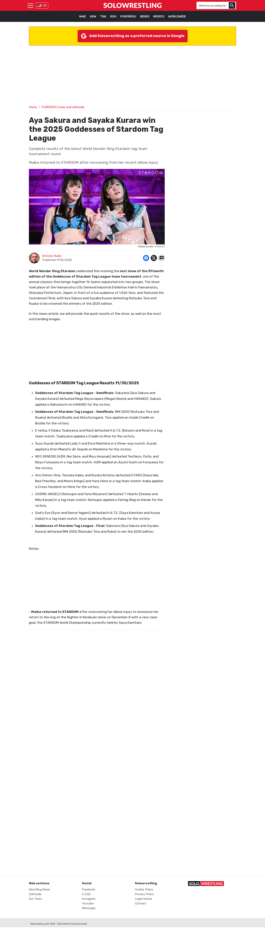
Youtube (88, 903)
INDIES (144, 16)
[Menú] (30, 5)
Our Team (35, 899)
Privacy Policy (144, 894)
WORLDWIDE (177, 16)
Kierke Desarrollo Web (75, 924)
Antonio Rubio (51, 256)
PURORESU (128, 16)
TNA (103, 16)
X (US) (86, 894)
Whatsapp (88, 908)
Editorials (35, 894)
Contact (140, 903)
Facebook (88, 889)
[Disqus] (97, 711)
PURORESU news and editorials (63, 107)
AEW (93, 16)
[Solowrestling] (132, 5)
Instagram (89, 899)
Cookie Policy (144, 889)
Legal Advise (143, 899)
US (45, 5)
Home (33, 107)
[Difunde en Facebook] (146, 258)
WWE (82, 16)
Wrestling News (39, 889)
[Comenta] (161, 258)
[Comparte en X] (154, 258)
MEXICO (158, 16)
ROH (113, 16)
